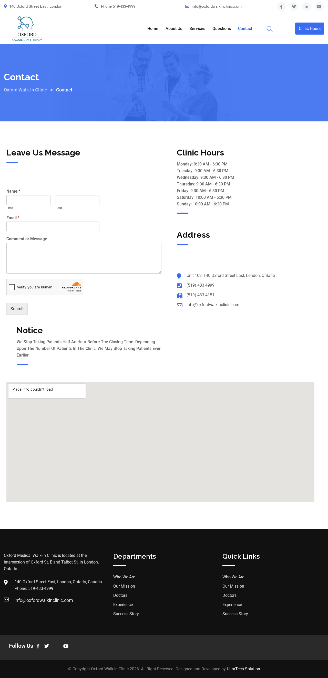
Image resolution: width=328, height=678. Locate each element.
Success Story (126, 613)
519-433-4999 (124, 6)
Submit (17, 308)
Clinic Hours (310, 28)
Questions (221, 28)
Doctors (120, 595)
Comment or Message (26, 238)
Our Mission (124, 586)
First (9, 208)
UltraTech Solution (243, 668)
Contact (245, 28)
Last (59, 208)
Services (197, 28)
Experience (123, 604)
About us (174, 28)
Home (152, 28)
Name (13, 191)
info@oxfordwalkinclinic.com (217, 6)
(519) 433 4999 (200, 285)
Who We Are (124, 577)
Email (12, 217)
